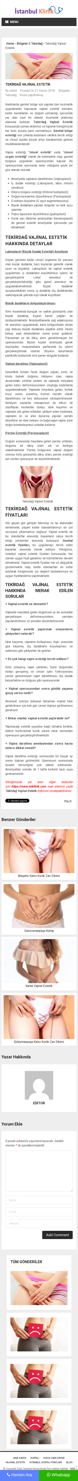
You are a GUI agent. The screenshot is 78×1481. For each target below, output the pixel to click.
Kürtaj (34, 1457)
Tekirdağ (37, 43)
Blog (69, 1462)
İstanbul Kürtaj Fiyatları (46, 1462)
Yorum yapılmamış (31, 95)
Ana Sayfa (19, 1457)
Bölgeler (22, 43)
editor (13, 90)
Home (9, 43)
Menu (14, 22)
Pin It (67, 801)
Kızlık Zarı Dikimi (54, 1457)
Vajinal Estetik (15, 1462)
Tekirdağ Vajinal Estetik (21, 791)
